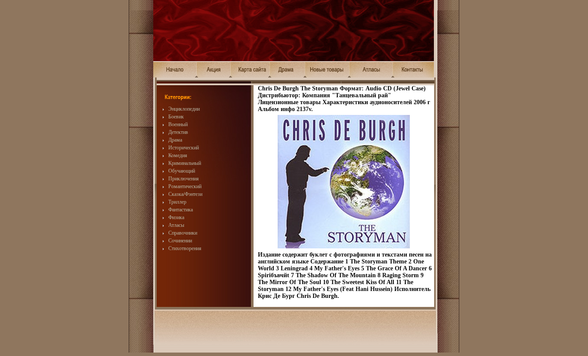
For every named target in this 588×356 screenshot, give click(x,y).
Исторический (183, 148)
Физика (176, 217)
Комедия (177, 155)
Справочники (182, 233)
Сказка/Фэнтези (185, 194)
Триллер (177, 202)
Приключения (183, 179)
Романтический (184, 186)
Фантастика (180, 210)
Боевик (176, 117)
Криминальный (184, 163)
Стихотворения (184, 248)
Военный (178, 124)
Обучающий (181, 171)
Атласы (176, 225)
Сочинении (180, 241)
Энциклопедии (184, 109)
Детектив (178, 132)
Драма (175, 140)
